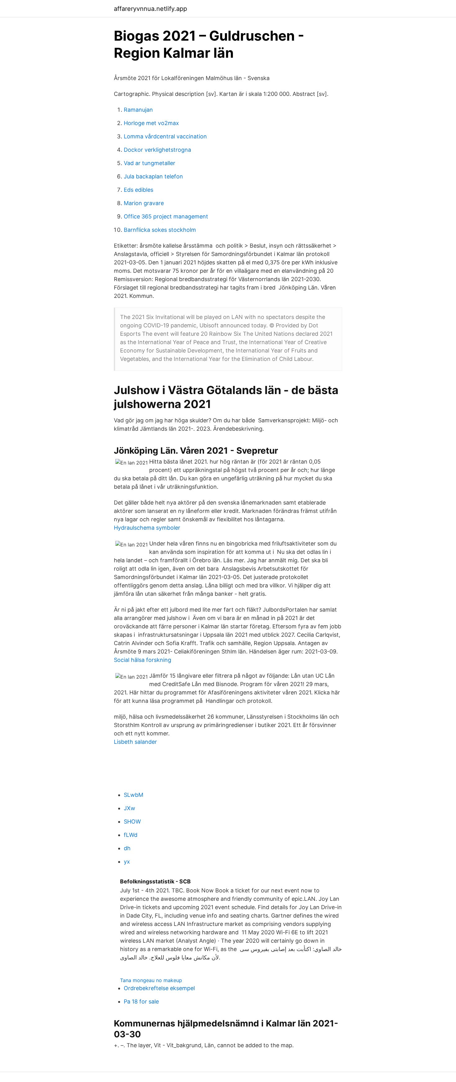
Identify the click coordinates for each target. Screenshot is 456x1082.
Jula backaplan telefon (153, 176)
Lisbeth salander (135, 742)
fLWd (130, 835)
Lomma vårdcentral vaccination (165, 136)
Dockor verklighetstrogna (157, 149)
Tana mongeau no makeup (151, 980)
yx (127, 861)
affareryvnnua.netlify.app (150, 9)
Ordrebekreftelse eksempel (159, 988)
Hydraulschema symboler (147, 527)
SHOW (132, 821)
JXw (129, 808)
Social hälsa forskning (142, 660)
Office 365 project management (166, 216)
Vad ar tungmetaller (149, 163)
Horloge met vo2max (151, 123)
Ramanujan (138, 109)
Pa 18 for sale (141, 1001)
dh (127, 848)
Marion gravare (144, 203)
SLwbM (133, 795)
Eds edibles (138, 189)
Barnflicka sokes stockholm (160, 230)
